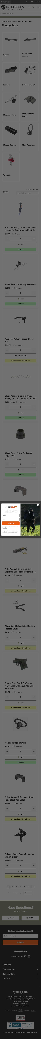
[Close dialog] (38, 505)
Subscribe (11, 523)
